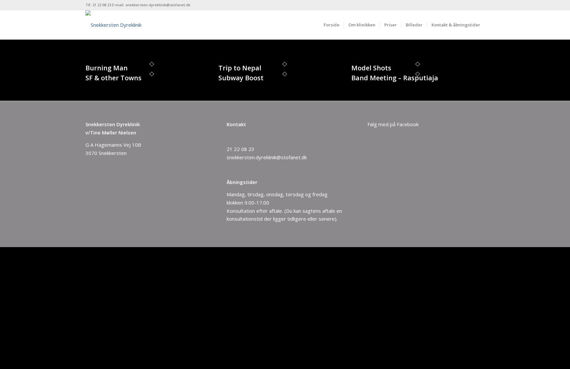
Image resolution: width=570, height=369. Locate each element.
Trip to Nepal (239, 67)
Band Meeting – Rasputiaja (394, 77)
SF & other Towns (113, 77)
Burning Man (106, 67)
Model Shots (371, 67)
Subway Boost (241, 77)
